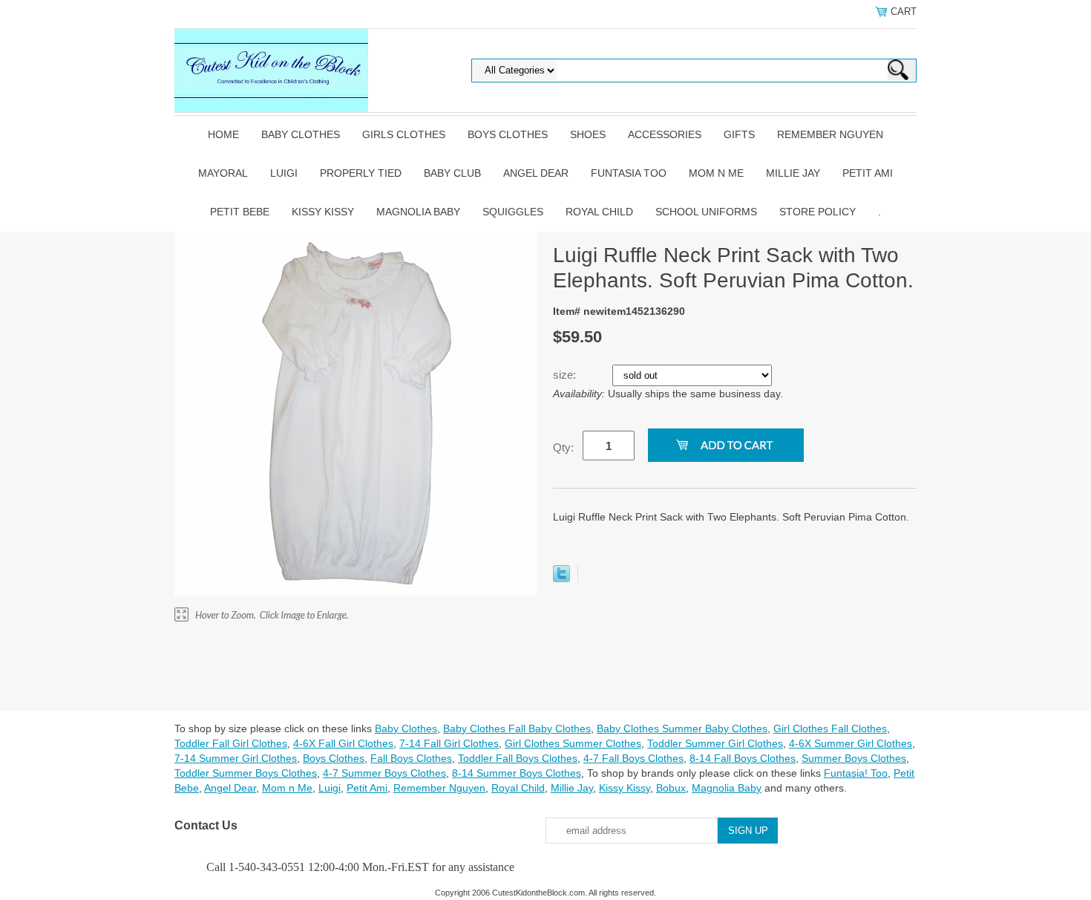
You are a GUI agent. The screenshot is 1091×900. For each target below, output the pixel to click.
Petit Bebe (239, 212)
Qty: (563, 447)
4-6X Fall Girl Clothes (343, 743)
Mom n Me (716, 173)
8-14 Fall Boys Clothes (742, 758)
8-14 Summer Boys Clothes (516, 773)
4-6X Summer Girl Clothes (850, 743)
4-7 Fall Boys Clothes (633, 758)
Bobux (671, 788)
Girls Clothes (403, 134)
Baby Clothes (300, 134)
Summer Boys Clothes (854, 758)
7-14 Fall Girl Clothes (449, 743)
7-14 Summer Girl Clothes (235, 758)
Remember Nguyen (830, 134)
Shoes (588, 134)
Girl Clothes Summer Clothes (573, 743)
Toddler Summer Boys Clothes (245, 773)
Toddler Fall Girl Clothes (230, 743)
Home (223, 134)
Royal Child (599, 212)
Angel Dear (536, 173)
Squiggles (512, 212)
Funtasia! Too (856, 773)
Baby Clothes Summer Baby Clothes (682, 728)
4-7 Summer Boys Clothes (384, 773)
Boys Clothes (508, 134)
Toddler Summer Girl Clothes (715, 743)
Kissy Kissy (323, 212)
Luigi (284, 173)
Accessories (664, 134)
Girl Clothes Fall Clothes (830, 728)
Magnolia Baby (418, 212)
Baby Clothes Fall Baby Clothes (517, 728)
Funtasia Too (628, 173)
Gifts (739, 134)
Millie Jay (793, 173)
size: (566, 374)
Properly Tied (361, 173)
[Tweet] (561, 578)
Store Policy (817, 212)
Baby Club (452, 173)
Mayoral (223, 173)
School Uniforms (706, 212)
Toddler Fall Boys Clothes (517, 758)
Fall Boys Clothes (411, 758)
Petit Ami (867, 173)
